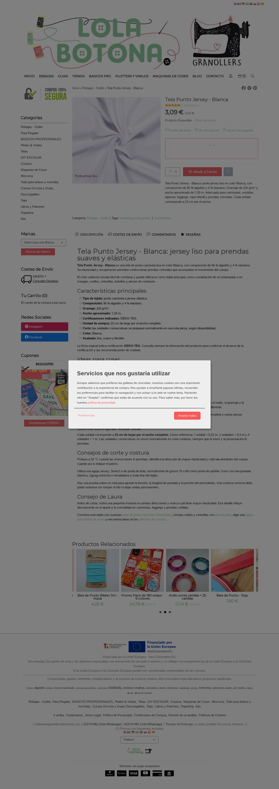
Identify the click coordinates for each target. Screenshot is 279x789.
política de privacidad (101, 402)
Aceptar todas (187, 415)
